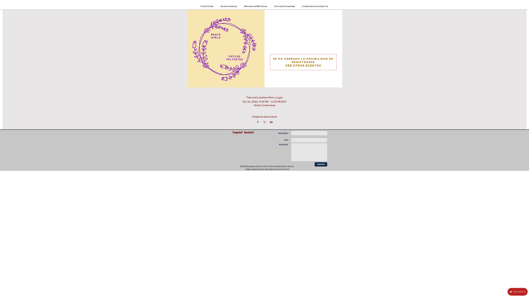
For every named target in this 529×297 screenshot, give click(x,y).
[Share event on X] (264, 122)
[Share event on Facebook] (258, 122)
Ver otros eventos (303, 65)
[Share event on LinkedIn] (271, 122)
